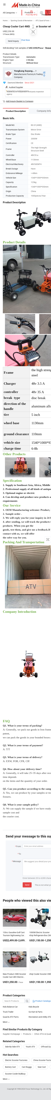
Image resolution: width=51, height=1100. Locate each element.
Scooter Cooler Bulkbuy (15, 1073)
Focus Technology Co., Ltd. (36, 1089)
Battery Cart (10, 1067)
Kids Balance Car (10, 1006)
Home (5, 20)
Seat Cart (42, 1067)
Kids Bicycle (34, 1006)
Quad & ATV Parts (11, 1017)
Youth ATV (30, 1046)
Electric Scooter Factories (16, 1060)
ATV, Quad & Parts (42, 20)
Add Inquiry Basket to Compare (19, 101)
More (5, 1022)
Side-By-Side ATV (12, 1046)
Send (27, 884)
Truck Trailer (8, 1011)
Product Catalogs (43, 1001)
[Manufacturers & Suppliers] (25, 5)
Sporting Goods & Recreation (21, 20)
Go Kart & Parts (35, 1011)
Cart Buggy (27, 1067)
